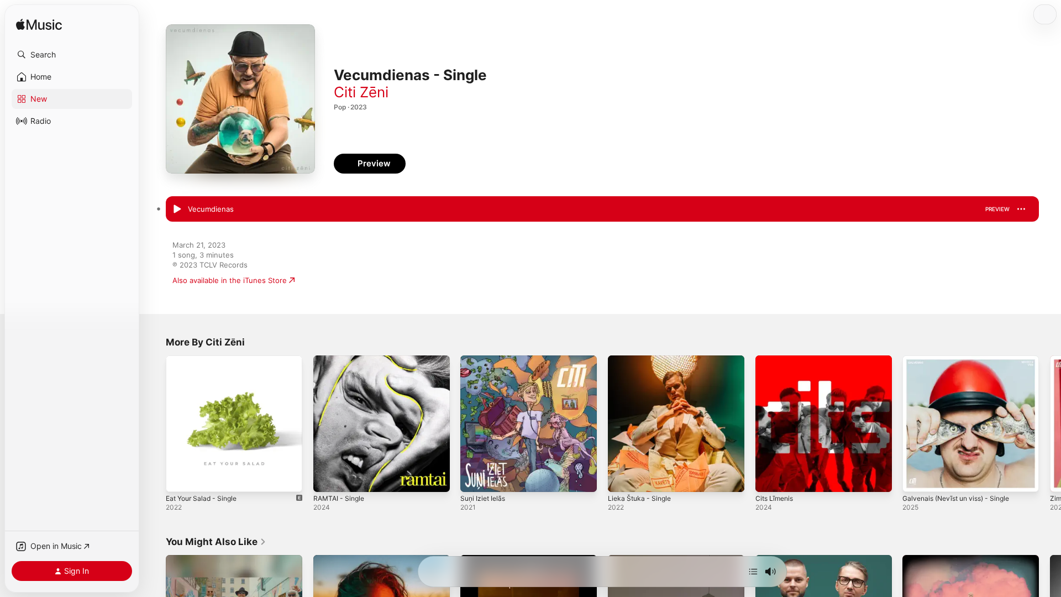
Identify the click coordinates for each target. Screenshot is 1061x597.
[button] (72, 54)
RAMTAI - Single (341, 359)
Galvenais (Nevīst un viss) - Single (961, 359)
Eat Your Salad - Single (205, 359)
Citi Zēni (361, 92)
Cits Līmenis (776, 359)
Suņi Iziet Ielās (485, 359)
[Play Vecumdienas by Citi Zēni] (177, 209)
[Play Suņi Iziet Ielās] (474, 478)
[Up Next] (753, 571)
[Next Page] (1050, 423)
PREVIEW (997, 209)
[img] (39, 25)
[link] (216, 542)
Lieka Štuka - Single (642, 359)
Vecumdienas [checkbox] (211, 209)
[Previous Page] (154, 423)
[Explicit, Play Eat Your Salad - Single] (179, 478)
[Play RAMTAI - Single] (327, 478)
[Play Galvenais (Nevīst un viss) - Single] (916, 478)
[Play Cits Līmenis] (769, 478)
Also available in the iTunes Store (229, 280)
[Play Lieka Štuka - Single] (621, 478)
